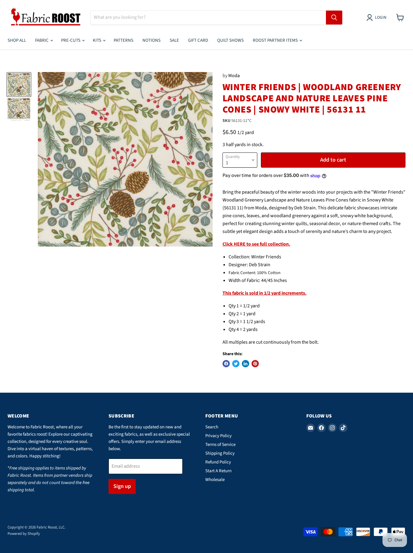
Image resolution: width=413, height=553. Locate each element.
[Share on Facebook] (226, 363)
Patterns (123, 40)
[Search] (334, 18)
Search (211, 427)
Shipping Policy (220, 453)
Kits (97, 40)
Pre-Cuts (71, 40)
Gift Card (198, 40)
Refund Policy (218, 462)
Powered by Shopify (24, 533)
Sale (174, 40)
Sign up (122, 486)
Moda (234, 75)
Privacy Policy (218, 436)
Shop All (17, 40)
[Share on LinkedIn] (245, 363)
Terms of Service (220, 444)
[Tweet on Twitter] (235, 363)
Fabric (42, 40)
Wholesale (215, 479)
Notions (151, 40)
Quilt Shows (230, 40)
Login (380, 18)
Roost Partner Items (276, 40)
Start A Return (218, 471)
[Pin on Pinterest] (255, 363)
